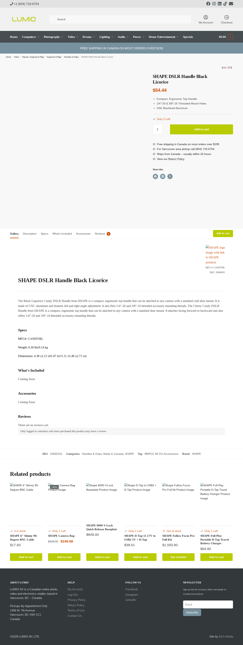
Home (8, 57)
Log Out (73, 594)
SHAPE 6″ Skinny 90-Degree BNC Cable (23, 537)
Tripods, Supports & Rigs (33, 57)
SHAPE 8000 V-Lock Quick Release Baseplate (101, 527)
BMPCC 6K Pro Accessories (161, 453)
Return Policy (176, 158)
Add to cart (201, 129)
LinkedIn (130, 599)
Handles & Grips (71, 57)
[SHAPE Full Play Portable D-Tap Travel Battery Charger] (216, 502)
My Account (206, 22)
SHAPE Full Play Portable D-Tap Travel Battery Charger (214, 539)
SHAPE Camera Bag (61, 535)
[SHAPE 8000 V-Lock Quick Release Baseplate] (102, 502)
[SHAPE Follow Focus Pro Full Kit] (178, 502)
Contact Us (75, 615)
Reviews (100, 233)
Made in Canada (113, 453)
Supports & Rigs (54, 57)
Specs (44, 233)
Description (29, 233)
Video (16, 57)
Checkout (226, 22)
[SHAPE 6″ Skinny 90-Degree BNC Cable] (26, 502)
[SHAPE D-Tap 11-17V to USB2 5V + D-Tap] (140, 502)
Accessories (83, 233)
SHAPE (129, 453)
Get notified (178, 557)
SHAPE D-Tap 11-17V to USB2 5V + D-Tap (140, 537)
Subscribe (192, 612)
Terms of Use (76, 610)
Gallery (14, 233)
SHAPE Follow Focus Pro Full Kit (178, 537)
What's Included (62, 233)
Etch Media (226, 636)
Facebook (131, 589)
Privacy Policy (77, 599)
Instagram (131, 594)
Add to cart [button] (26, 557)
